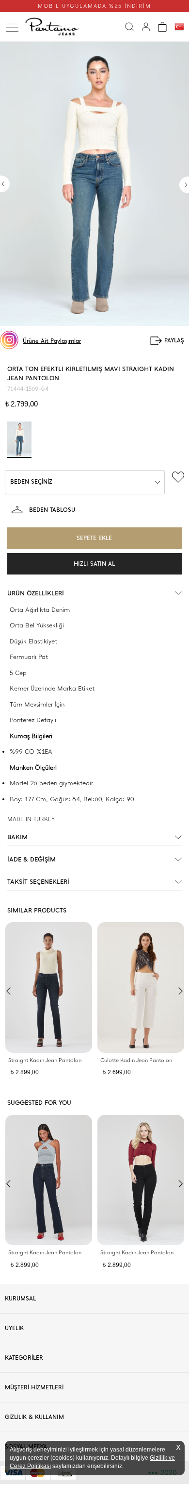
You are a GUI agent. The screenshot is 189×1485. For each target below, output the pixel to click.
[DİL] (179, 27)
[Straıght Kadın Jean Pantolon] (48, 987)
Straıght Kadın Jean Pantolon (44, 1060)
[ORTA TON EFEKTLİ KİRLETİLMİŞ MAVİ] (19, 440)
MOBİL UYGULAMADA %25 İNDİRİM (94, 6)
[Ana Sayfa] (54, 26)
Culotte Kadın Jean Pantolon (136, 1060)
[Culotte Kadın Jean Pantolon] (140, 987)
